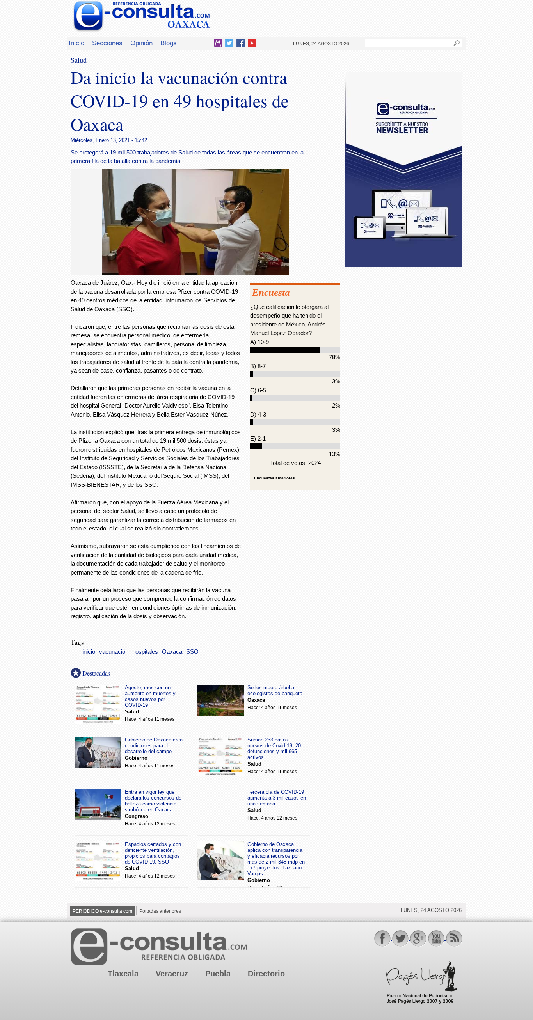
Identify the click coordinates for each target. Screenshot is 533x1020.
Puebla (218, 973)
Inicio (76, 43)
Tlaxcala (123, 973)
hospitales (145, 652)
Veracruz (172, 973)
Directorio (266, 973)
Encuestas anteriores (274, 478)
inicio (88, 652)
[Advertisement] (403, 327)
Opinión (141, 43)
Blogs (168, 43)
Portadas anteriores (160, 911)
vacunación (113, 652)
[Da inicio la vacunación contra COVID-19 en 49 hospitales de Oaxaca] (195, 272)
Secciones (107, 43)
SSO (192, 652)
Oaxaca (172, 652)
